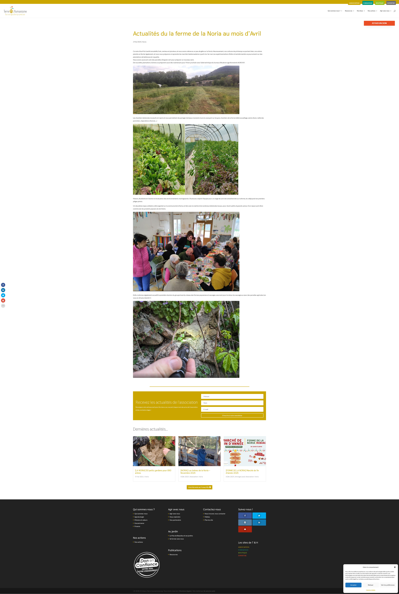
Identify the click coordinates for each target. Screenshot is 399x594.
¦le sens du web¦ (209, 591)
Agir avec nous (384, 11)
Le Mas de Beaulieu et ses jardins (181, 536)
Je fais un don (379, 23)
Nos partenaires (175, 520)
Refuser (370, 585)
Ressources (348, 11)
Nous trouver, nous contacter (215, 514)
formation (367, 3)
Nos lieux (360, 11)
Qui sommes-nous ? (334, 11)
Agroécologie (139, 517)
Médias (207, 517)
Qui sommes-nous (141, 514)
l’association (354, 3)
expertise (391, 3)
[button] (395, 567)
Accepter (353, 585)
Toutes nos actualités (198, 487)
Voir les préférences (388, 585)
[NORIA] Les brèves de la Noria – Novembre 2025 (195, 471)
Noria (144, 42)
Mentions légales (370, 590)
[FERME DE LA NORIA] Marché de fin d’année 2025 (242, 471)
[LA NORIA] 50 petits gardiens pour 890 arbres (153, 471)
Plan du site (209, 520)
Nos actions (371, 11)
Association (194, 477)
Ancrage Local (240, 477)
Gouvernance (139, 523)
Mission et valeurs (140, 520)
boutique (379, 3)
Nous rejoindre (175, 517)
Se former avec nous (177, 539)
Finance (137, 526)
